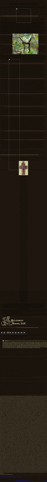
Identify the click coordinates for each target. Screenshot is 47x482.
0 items (17, 340)
